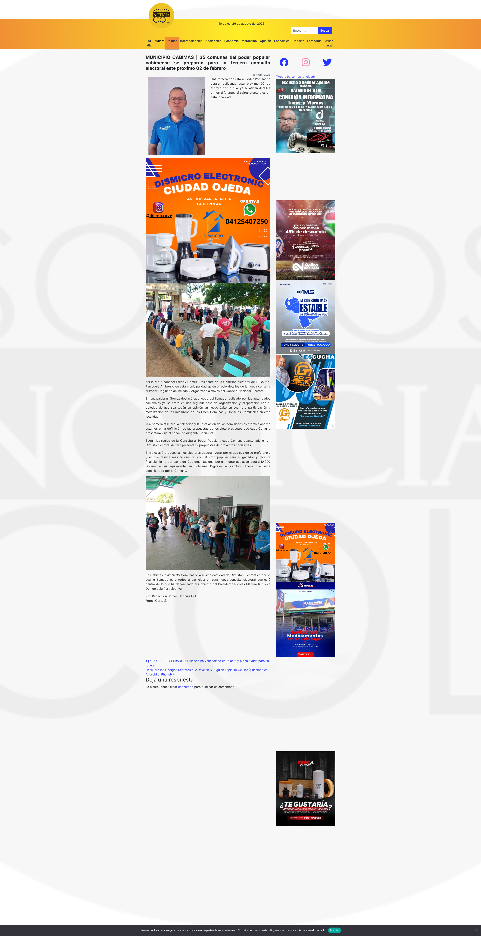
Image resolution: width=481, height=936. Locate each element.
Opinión (265, 41)
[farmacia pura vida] (305, 619)
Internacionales (191, 41)
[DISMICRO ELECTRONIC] (208, 220)
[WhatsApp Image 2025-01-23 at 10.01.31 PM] (305, 788)
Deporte (298, 41)
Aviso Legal (329, 43)
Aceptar (334, 930)
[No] (476, 930)
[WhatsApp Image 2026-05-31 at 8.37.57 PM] (305, 240)
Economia (231, 41)
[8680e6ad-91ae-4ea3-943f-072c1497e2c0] (305, 391)
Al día (149, 43)
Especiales (282, 41)
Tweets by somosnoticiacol (295, 76)
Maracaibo (249, 41)
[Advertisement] (208, 632)
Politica (172, 41)
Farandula (314, 41)
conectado (185, 687)
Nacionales (213, 41)
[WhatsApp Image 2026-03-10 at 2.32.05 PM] (305, 316)
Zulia (157, 41)
